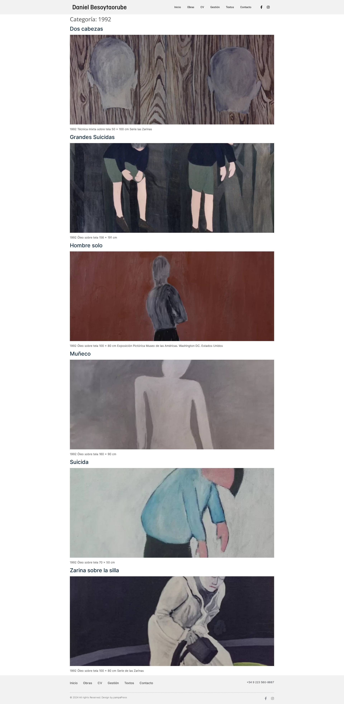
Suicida (79, 462)
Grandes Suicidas (92, 137)
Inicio (177, 7)
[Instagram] (268, 7)
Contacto (245, 7)
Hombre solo (86, 245)
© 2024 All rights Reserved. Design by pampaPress (98, 697)
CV (202, 7)
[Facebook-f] (261, 7)
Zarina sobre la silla (94, 570)
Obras (190, 7)
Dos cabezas (86, 28)
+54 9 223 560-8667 (260, 682)
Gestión (215, 7)
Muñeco (80, 353)
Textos (230, 7)
